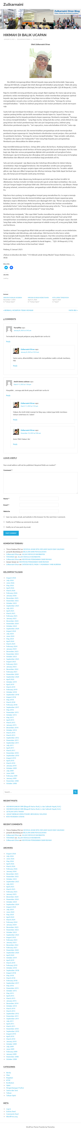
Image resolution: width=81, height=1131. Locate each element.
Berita (8, 1072)
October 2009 (11, 768)
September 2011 (12, 743)
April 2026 (10, 588)
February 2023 (11, 664)
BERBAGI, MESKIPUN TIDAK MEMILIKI (18, 310)
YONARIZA (10, 557)
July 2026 (10, 580)
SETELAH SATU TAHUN (15, 811)
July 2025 (10, 608)
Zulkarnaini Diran (23, 39)
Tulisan (8, 1093)
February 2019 (11, 689)
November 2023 (12, 654)
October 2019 (11, 682)
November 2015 (12, 712)
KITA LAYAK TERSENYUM (60, 297)
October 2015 (11, 715)
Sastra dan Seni (12, 1090)
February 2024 (11, 646)
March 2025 (10, 613)
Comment (7, 470)
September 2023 (12, 659)
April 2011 (10, 748)
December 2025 (12, 598)
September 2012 (12, 738)
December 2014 (12, 727)
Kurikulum (10, 1083)
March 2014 (10, 732)
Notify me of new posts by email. (18, 527)
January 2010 (11, 765)
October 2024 (11, 626)
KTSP (8, 1080)
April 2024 (10, 641)
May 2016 (10, 710)
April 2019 (10, 684)
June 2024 (10, 636)
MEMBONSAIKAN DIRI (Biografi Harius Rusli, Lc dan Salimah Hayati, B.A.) (33, 806)
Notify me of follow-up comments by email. (22, 522)
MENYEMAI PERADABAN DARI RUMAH (37, 559)
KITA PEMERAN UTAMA (15, 816)
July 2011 (10, 745)
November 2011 (12, 740)
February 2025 (11, 616)
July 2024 (10, 633)
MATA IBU (72, 310)
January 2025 (11, 618)
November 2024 (12, 623)
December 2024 (12, 621)
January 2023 (11, 666)
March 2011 (10, 750)
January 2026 (11, 595)
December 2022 (12, 669)
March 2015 (10, 722)
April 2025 (10, 611)
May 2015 (10, 717)
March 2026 (10, 590)
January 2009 (11, 778)
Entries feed (11, 1111)
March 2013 (10, 735)
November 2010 (12, 753)
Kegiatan (9, 1078)
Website (6, 511)
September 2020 (12, 677)
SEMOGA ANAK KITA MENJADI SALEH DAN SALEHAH (43, 549)
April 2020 (10, 679)
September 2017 (12, 707)
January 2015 (11, 725)
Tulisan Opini (37, 39)
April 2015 (10, 720)
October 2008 (11, 783)
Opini (8, 1085)
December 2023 (12, 651)
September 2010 (12, 755)
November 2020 (12, 674)
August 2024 (11, 631)
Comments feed (12, 1114)
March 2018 (10, 702)
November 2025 (12, 600)
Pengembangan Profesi (15, 1088)
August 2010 (11, 758)
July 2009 (10, 771)
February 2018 (11, 705)
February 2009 (11, 776)
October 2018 (11, 692)
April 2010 (10, 760)
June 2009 (10, 773)
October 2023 (11, 656)
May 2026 (10, 585)
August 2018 (11, 697)
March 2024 (10, 644)
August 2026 (11, 578)
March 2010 (10, 763)
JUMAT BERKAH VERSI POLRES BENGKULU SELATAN (26, 814)
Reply (8, 341)
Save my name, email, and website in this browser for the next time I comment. (35, 517)
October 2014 (11, 730)
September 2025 (12, 606)
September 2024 (12, 628)
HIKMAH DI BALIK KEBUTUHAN (38, 297)
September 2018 (12, 694)
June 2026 (10, 583)
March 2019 (10, 687)
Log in (8, 1109)
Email (6, 505)
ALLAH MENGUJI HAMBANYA (33, 554)
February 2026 (11, 593)
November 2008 (12, 781)
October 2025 (11, 603)
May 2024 (10, 639)
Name (6, 498)
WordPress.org (12, 1116)
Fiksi (8, 1075)
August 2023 (11, 661)
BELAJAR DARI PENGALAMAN (34, 552)
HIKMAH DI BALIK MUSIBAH (12, 297)
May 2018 (10, 699)
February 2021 (11, 672)
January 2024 (11, 649)
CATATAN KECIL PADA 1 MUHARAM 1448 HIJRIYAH (41, 564)
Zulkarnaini (13, 4)
